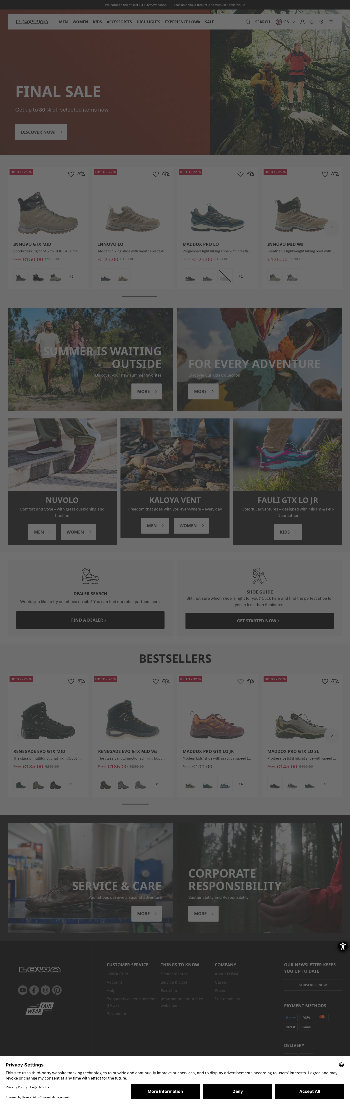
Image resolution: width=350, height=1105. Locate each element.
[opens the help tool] (343, 946)
